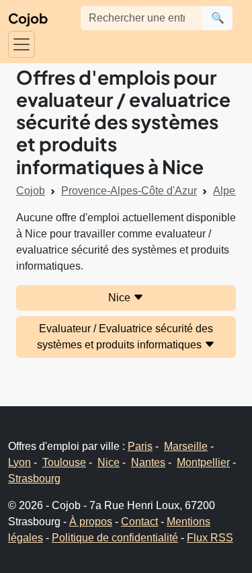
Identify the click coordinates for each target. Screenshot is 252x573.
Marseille (186, 446)
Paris (140, 446)
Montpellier (203, 462)
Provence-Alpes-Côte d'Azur (129, 190)
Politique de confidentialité (115, 537)
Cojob (28, 17)
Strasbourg (34, 478)
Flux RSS (210, 537)
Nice (120, 297)
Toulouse (64, 462)
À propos (90, 521)
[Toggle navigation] (21, 44)
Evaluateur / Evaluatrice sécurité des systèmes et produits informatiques (125, 336)
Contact (139, 521)
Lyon (19, 462)
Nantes (148, 462)
